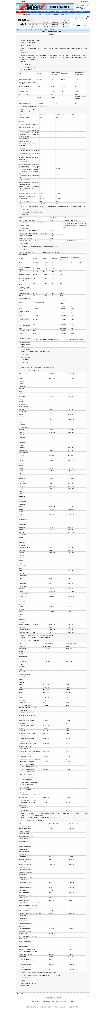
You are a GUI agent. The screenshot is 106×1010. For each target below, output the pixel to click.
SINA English (61, 1001)
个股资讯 (25, 29)
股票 (26, 11)
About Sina (39, 1001)
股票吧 (68, 11)
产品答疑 (72, 1001)
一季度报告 (45, 29)
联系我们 (48, 1001)
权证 (51, 11)
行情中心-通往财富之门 (80, 8)
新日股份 (22, 20)
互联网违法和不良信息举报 (50, 999)
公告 (37, 11)
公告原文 (22, 993)
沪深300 (53, 14)
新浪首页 (83, 1)
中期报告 (40, 29)
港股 (72, 11)
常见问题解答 (41, 999)
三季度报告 (51, 29)
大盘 (41, 11)
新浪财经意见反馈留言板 (62, 999)
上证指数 (19, 14)
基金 (30, 11)
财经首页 (78, 1)
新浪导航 (87, 1)
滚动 (34, 11)
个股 (44, 11)
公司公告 (30, 29)
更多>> (74, 14)
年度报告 (35, 29)
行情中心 (81, 11)
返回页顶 (87, 995)
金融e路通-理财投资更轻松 (81, 7)
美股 (76, 11)
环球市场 (60, 11)
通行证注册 (67, 1001)
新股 (48, 11)
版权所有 (55, 1003)
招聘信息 (52, 1001)
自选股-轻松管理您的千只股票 (82, 5)
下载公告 (61, 31)
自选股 (86, 11)
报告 (55, 11)
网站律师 (56, 1001)
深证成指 (36, 14)
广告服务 (43, 1001)
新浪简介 (34, 1001)
